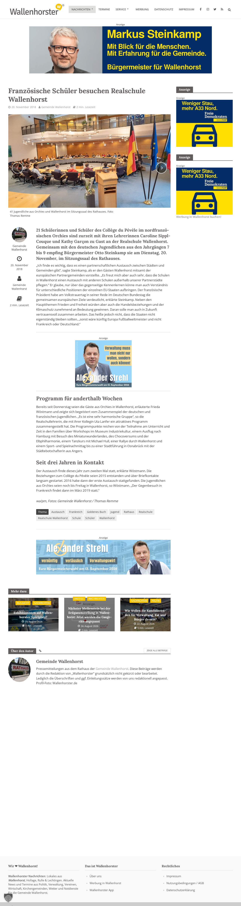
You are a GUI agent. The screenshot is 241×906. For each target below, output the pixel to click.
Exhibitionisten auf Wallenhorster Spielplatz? (33, 612)
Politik (156, 600)
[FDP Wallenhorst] (204, 123)
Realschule (146, 512)
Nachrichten (81, 9)
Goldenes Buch (96, 512)
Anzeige (79, 598)
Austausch (58, 512)
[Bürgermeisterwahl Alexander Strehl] (103, 363)
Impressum (186, 9)
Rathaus (129, 512)
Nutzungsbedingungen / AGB (185, 883)
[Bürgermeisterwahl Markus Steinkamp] (120, 50)
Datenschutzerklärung (180, 890)
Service (121, 9)
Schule (76, 518)
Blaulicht (23, 603)
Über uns (95, 876)
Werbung (142, 9)
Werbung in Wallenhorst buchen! (198, 217)
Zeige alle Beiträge (157, 650)
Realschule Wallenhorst (53, 518)
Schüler (90, 518)
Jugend (115, 512)
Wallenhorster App (102, 890)
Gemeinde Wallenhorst (55, 107)
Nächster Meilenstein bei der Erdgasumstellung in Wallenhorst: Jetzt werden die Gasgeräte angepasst (89, 612)
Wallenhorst (107, 518)
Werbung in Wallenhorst (105, 883)
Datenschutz (163, 9)
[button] (8, 897)
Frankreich (75, 512)
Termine (104, 9)
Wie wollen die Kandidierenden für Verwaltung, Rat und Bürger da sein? (145, 612)
